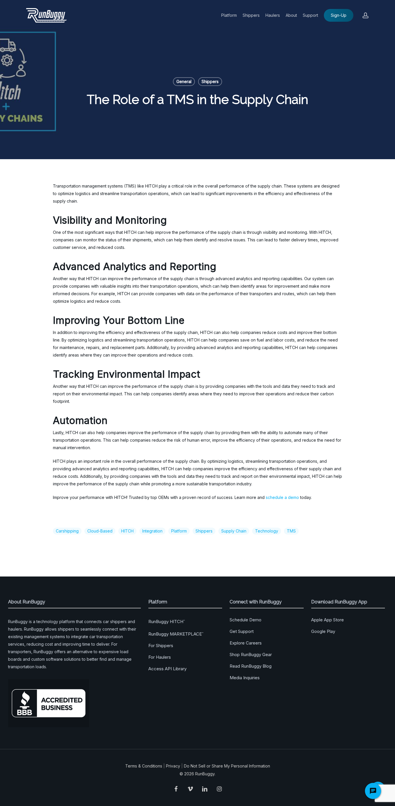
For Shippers (160, 645)
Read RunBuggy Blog (251, 666)
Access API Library (167, 668)
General (183, 81)
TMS (291, 530)
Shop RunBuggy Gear (251, 654)
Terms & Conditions (143, 765)
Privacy (173, 765)
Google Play (323, 631)
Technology (266, 530)
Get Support (242, 631)
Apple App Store (327, 620)
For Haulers (159, 657)
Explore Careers (246, 643)
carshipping (67, 530)
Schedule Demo (245, 620)
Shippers (210, 81)
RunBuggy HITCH (166, 621)
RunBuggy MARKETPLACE (175, 634)
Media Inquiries (245, 677)
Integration (152, 530)
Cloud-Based (99, 530)
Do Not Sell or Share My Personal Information (227, 765)
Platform (179, 530)
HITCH (127, 530)
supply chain (233, 530)
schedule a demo (282, 497)
